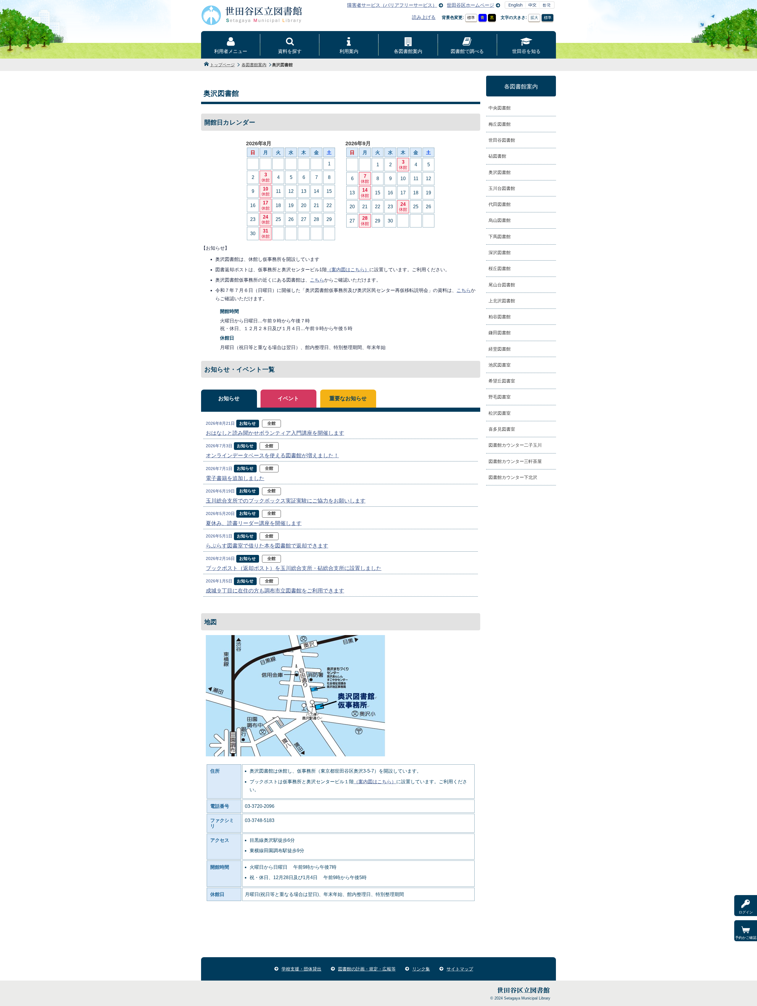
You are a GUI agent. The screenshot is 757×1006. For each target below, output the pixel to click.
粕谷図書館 (500, 316)
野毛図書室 (500, 396)
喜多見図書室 (502, 429)
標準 (471, 17)
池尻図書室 (500, 364)
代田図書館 (500, 204)
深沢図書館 (500, 252)
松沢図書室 (500, 413)
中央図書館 (500, 107)
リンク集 (421, 968)
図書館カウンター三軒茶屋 (515, 461)
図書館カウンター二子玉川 (515, 445)
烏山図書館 (500, 220)
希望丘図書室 (502, 380)
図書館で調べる (467, 51)
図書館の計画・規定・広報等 (367, 968)
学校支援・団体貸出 (301, 968)
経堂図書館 (500, 348)
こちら (317, 279)
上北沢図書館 (502, 300)
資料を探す (290, 51)
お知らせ (229, 398)
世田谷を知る (526, 51)
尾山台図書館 (502, 284)
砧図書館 (497, 156)
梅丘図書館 (500, 124)
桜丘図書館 (500, 268)
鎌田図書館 (500, 332)
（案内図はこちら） (348, 269)
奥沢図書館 (500, 172)
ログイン (746, 912)
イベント (288, 398)
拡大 (534, 17)
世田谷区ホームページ (470, 5)
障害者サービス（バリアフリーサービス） (392, 5)
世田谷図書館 (502, 140)
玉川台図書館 (502, 188)
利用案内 (348, 51)
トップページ (222, 64)
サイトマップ (460, 968)
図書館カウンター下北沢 (513, 477)
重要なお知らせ (348, 398)
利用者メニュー (230, 51)
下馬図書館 (500, 236)
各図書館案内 (408, 51)
